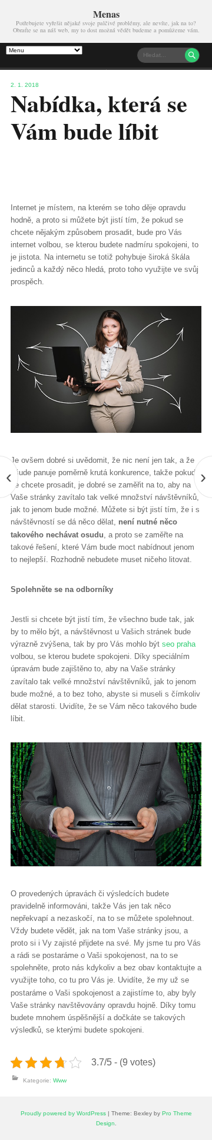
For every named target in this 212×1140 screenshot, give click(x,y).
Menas (106, 14)
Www (60, 1080)
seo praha (179, 644)
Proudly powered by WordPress (63, 1113)
